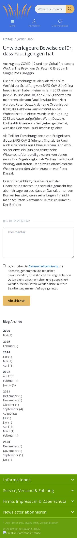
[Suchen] (70, 9)
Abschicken (16, 300)
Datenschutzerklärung (43, 266)
